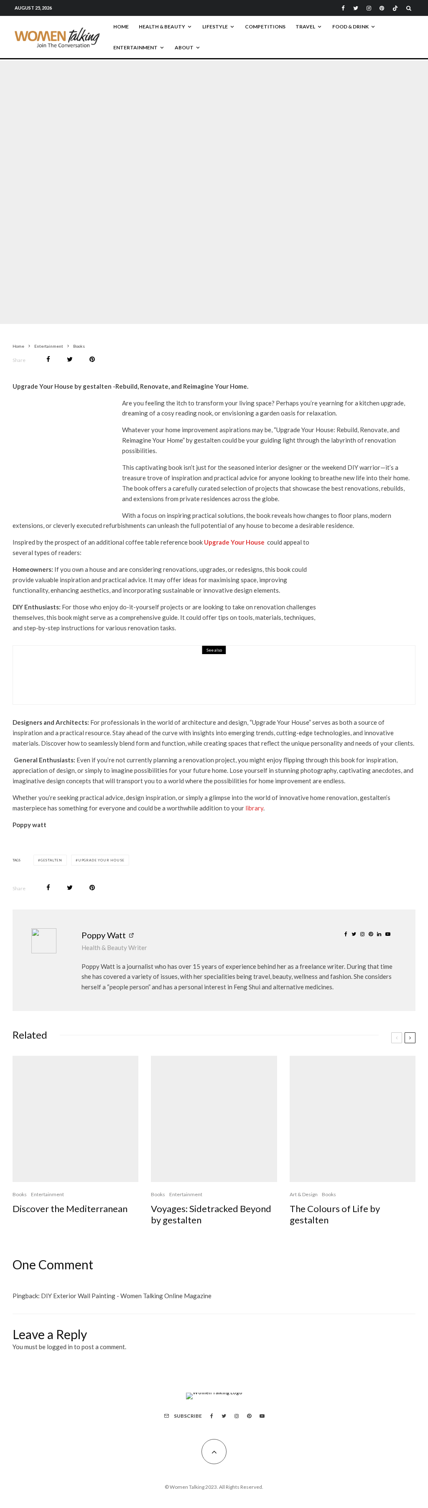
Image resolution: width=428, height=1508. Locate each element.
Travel (305, 26)
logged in (60, 1346)
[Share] (48, 359)
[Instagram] (368, 8)
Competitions (265, 26)
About (184, 47)
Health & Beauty (162, 26)
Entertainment (135, 47)
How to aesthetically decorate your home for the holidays (179, 681)
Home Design (199, 180)
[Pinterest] (381, 8)
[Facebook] (343, 8)
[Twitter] (355, 8)
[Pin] (92, 359)
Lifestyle (215, 26)
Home (121, 26)
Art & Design (304, 1194)
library (254, 808)
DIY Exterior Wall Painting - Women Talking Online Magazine (126, 1295)
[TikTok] (395, 8)
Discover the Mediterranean (70, 1208)
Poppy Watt (104, 935)
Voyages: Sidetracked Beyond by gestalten (211, 1214)
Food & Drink (350, 26)
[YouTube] (262, 1416)
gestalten (51, 860)
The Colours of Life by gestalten (335, 1214)
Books (173, 180)
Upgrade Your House (101, 860)
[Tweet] (70, 359)
